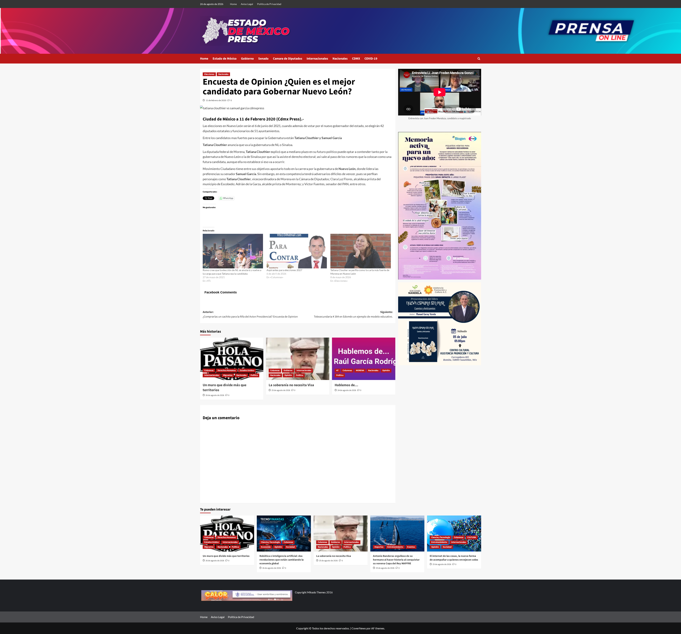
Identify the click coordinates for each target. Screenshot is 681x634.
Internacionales (317, 58)
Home (233, 3)
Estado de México (225, 58)
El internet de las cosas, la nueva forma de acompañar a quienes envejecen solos (454, 558)
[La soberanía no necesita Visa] (297, 359)
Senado (263, 58)
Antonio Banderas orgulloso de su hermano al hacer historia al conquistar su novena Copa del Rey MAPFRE (396, 559)
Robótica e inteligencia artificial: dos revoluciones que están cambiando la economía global (281, 559)
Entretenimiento (395, 546)
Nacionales (340, 58)
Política (254, 375)
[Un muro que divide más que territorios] (231, 359)
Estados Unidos (247, 370)
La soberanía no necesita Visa (291, 385)
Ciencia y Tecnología (270, 542)
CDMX (356, 58)
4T (337, 370)
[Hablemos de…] (363, 359)
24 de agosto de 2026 (346, 390)
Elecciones (209, 74)
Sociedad (290, 546)
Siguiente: (353, 314)
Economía (265, 546)
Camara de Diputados (287, 58)
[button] (479, 59)
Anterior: (250, 314)
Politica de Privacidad (269, 3)
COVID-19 (370, 58)
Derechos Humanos (227, 370)
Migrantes (227, 375)
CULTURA (471, 537)
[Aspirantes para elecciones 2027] (297, 251)
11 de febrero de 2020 (216, 100)
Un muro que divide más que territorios (226, 556)
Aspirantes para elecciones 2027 (284, 270)
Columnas (209, 370)
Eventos (411, 546)
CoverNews (358, 628)
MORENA (360, 370)
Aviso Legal (247, 3)
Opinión (288, 375)
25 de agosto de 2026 (281, 390)
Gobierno (247, 58)
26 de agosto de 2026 (215, 395)
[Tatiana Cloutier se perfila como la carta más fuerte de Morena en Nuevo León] (360, 251)
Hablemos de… (346, 385)
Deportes (379, 546)
